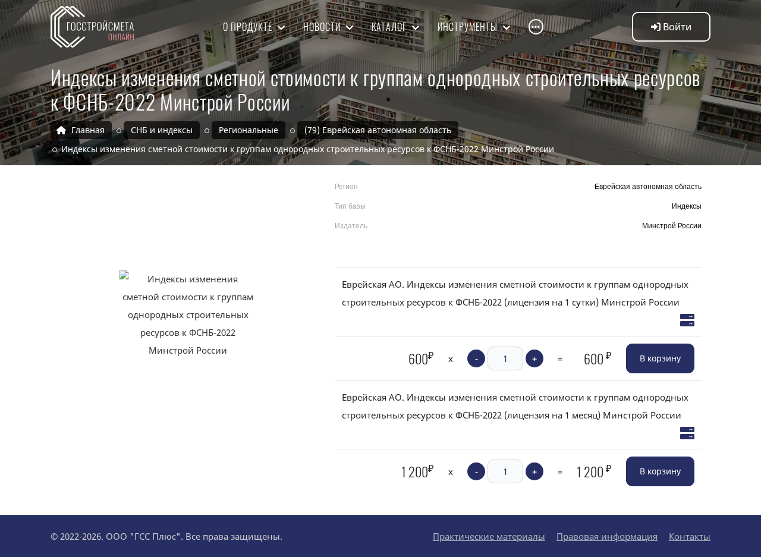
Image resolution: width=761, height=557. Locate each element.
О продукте (249, 27)
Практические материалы (489, 536)
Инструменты (469, 27)
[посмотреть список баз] (687, 320)
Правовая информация (607, 536)
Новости (323, 27)
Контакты (689, 536)
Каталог (391, 27)
